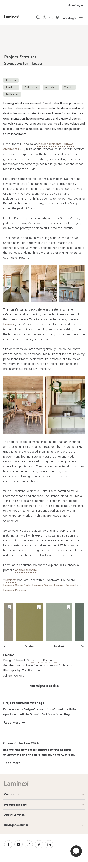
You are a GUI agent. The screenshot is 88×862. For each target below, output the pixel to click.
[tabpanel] (44, 46)
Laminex (11, 87)
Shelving (51, 87)
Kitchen (11, 80)
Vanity (68, 87)
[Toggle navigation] (81, 18)
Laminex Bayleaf (65, 585)
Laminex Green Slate (17, 585)
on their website (26, 570)
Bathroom (12, 94)
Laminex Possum (14, 590)
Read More (11, 722)
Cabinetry (31, 87)
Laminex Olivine (42, 585)
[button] (76, 851)
